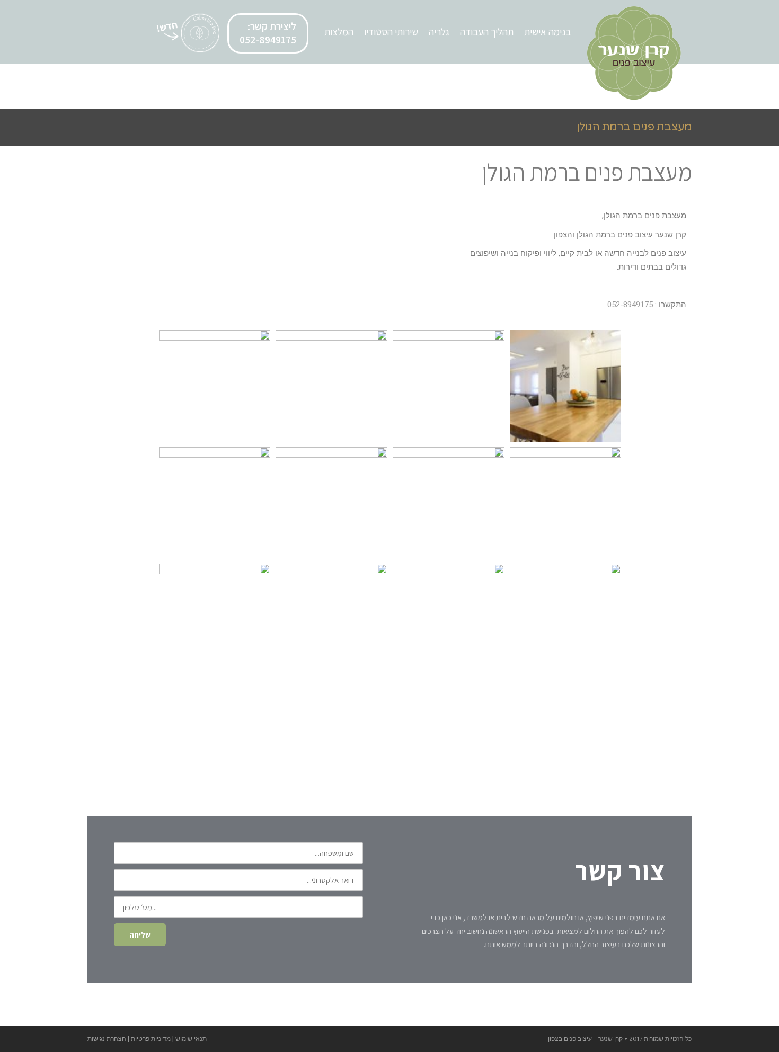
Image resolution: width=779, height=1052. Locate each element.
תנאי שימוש (191, 1038)
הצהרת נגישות (106, 1038)
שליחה (140, 935)
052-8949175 (630, 304)
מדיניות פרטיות (151, 1038)
